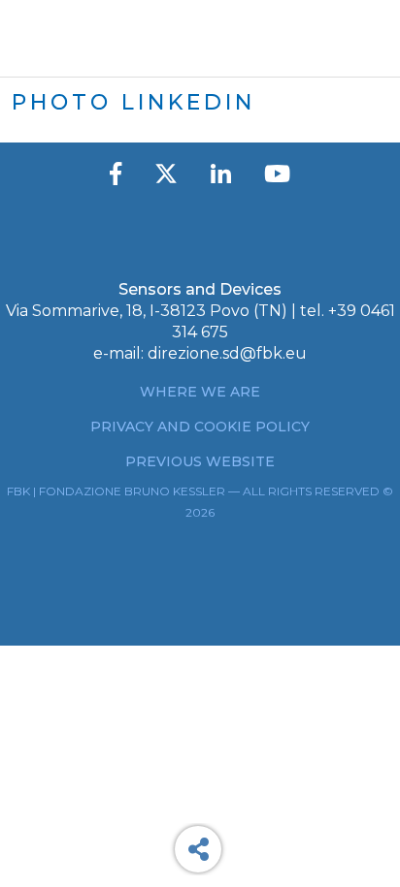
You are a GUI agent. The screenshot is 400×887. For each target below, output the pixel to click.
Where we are (200, 391)
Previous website (200, 461)
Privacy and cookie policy (200, 426)
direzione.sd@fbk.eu (227, 353)
